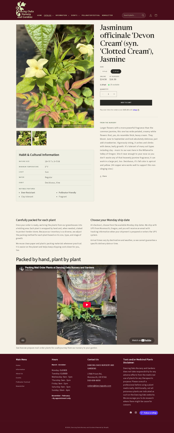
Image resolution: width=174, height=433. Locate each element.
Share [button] (104, 176)
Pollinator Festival (23, 382)
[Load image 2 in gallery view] (39, 138)
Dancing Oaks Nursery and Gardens (83, 427)
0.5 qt (106, 72)
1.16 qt (116, 71)
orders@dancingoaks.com (99, 385)
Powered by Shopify (102, 427)
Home (18, 365)
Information (20, 369)
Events (18, 378)
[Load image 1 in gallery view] (24, 138)
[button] (48, 15)
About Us (19, 373)
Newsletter (20, 386)
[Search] (143, 15)
